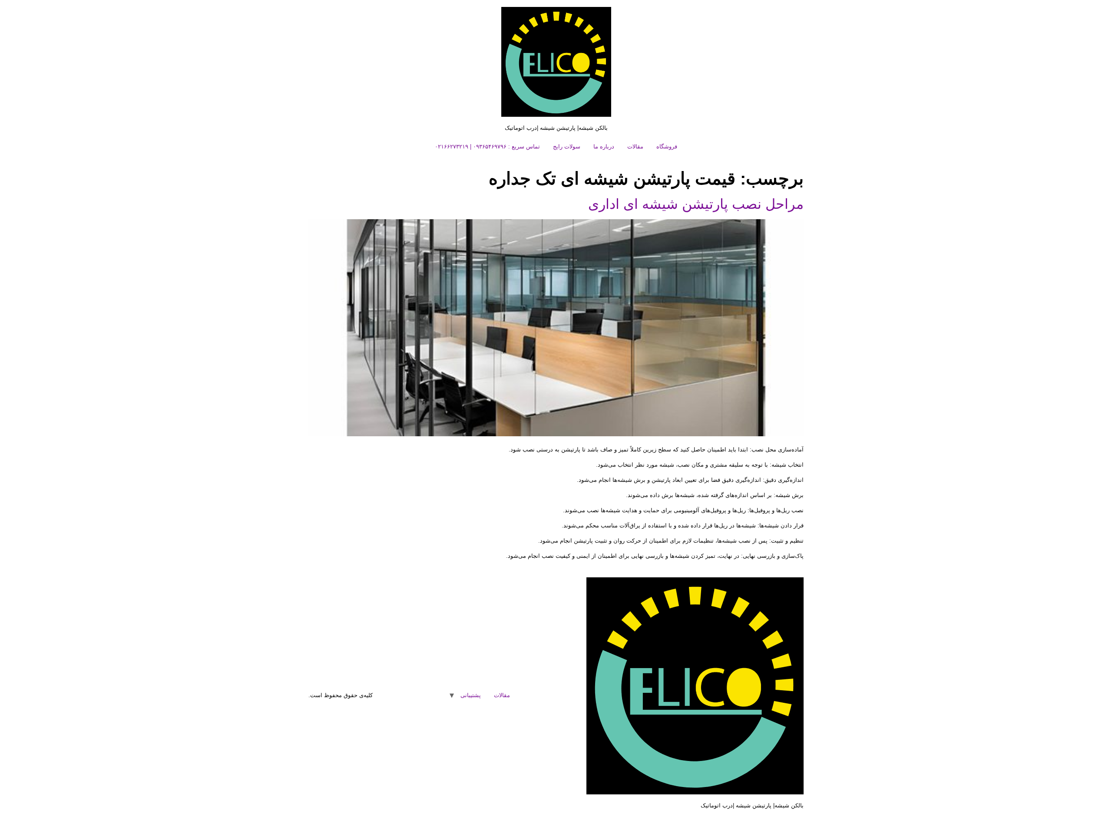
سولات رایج (566, 146)
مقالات (635, 146)
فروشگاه (666, 146)
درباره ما (603, 146)
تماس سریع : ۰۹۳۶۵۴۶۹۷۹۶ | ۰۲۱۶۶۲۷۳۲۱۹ (487, 146)
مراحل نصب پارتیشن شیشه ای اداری (696, 204)
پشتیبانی (470, 695)
